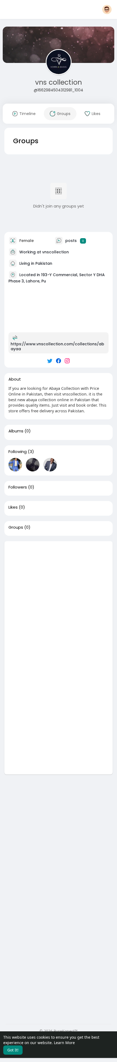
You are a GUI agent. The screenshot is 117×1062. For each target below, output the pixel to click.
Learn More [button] (64, 1042)
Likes (13, 507)
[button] (107, 9)
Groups (15, 527)
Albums (15, 431)
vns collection (58, 82)
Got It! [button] (13, 1050)
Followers (17, 487)
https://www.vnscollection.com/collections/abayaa (57, 346)
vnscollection (55, 252)
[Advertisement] (58, 599)
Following (17, 451)
